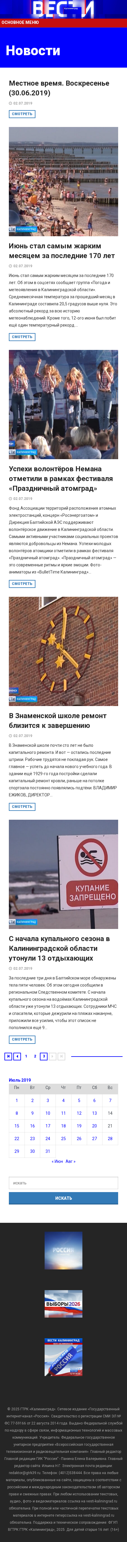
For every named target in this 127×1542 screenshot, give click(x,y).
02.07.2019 (22, 103)
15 (16, 1126)
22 (16, 1138)
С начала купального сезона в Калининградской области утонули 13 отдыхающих (59, 948)
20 (94, 1126)
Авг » (71, 1161)
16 (32, 1126)
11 (63, 1113)
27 (94, 1138)
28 (110, 1138)
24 (47, 1138)
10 (47, 1113)
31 (47, 1151)
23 (32, 1138)
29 (16, 1151)
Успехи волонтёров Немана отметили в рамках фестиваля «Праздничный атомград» (61, 479)
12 (79, 1113)
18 (63, 1126)
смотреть (22, 114)
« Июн (57, 1161)
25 (63, 1138)
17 (47, 1126)
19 (79, 1126)
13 (94, 1113)
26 (79, 1138)
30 (32, 1151)
